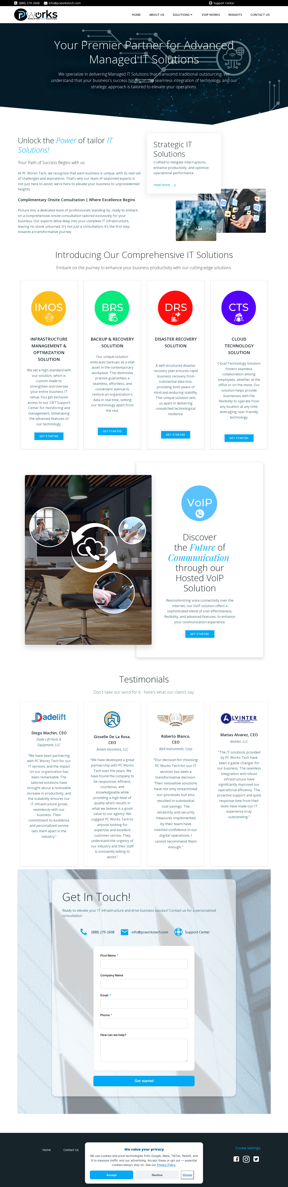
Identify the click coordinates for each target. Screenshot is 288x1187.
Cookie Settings (248, 1148)
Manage (187, 1174)
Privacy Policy (166, 1165)
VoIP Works (211, 15)
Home (136, 15)
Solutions (181, 15)
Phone (106, 1015)
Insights (235, 15)
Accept (111, 1175)
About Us (156, 15)
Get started (144, 1081)
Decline (157, 1175)
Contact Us (260, 15)
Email (105, 995)
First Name (109, 955)
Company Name (111, 975)
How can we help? (113, 1035)
